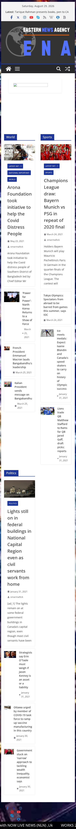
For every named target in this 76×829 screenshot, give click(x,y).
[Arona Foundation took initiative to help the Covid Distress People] (19, 152)
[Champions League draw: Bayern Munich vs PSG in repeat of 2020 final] (56, 152)
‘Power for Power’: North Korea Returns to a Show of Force (27, 308)
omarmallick (16, 246)
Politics (13, 503)
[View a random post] (67, 68)
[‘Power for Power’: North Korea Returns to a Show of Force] (11, 315)
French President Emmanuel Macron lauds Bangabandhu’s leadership (22, 357)
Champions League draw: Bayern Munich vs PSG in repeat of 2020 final (56, 203)
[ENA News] (8, 68)
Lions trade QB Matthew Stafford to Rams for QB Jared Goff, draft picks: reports (62, 430)
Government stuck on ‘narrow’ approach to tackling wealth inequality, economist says (24, 766)
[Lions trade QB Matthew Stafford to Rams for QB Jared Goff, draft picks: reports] (47, 434)
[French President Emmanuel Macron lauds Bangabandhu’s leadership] (7, 360)
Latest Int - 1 (15, 166)
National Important (19, 172)
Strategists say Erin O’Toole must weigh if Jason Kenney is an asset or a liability (25, 670)
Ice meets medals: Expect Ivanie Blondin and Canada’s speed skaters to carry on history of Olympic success (62, 359)
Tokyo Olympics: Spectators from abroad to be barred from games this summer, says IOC (56, 305)
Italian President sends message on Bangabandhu (23, 390)
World (12, 179)
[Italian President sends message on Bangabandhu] (8, 395)
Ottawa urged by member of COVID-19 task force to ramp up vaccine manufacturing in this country (23, 719)
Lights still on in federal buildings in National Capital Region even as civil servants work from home (19, 547)
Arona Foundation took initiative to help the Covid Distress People (19, 210)
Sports (48, 172)
